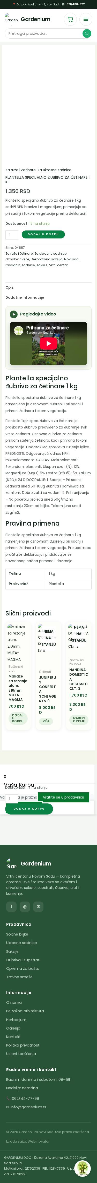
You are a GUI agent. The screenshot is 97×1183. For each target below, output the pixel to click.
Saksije (12, 951)
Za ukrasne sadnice (54, 170)
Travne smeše (19, 977)
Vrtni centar (58, 265)
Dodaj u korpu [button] (18, 718)
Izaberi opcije (79, 719)
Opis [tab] (9, 287)
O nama (14, 1002)
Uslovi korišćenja (21, 1053)
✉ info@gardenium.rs (26, 1107)
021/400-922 (75, 4)
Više (46, 721)
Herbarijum (16, 1019)
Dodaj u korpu (43, 234)
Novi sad (71, 259)
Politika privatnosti (23, 1045)
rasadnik (12, 265)
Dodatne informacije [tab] (24, 297)
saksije (42, 265)
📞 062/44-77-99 (22, 1098)
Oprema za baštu (22, 968)
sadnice (28, 265)
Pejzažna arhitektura (25, 1011)
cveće (24, 259)
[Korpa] (70, 19)
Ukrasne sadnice (21, 942)
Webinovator (39, 1141)
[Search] (87, 33)
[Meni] (85, 19)
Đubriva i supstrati (23, 960)
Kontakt (13, 1036)
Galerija (13, 1028)
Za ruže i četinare (20, 170)
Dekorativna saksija (47, 259)
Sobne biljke (17, 934)
